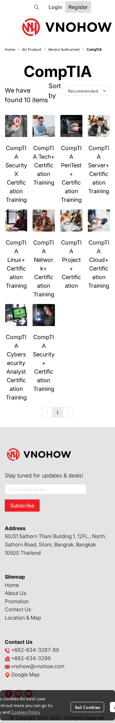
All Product (31, 49)
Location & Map (23, 617)
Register (78, 7)
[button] (36, 7)
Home (10, 49)
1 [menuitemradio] (57, 412)
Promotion (17, 601)
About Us (15, 593)
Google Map (24, 674)
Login (55, 7)
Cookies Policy (25, 712)
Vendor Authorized (64, 49)
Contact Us (18, 609)
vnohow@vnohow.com (38, 666)
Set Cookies (87, 707)
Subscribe (22, 505)
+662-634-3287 (30, 650)
